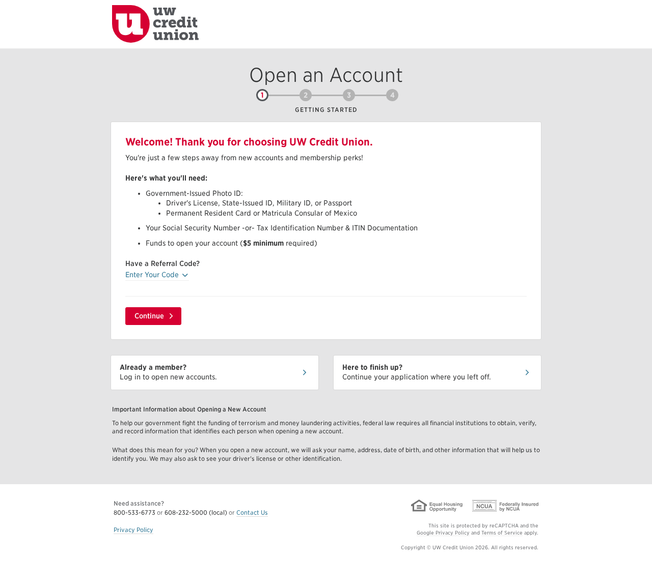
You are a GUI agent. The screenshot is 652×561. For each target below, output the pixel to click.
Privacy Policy (133, 530)
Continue (149, 316)
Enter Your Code (157, 274)
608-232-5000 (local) (196, 512)
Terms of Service (502, 532)
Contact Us (252, 512)
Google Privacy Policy (443, 532)
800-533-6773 (135, 512)
